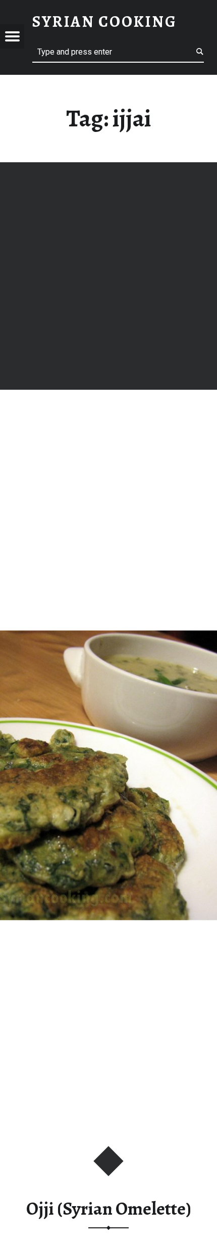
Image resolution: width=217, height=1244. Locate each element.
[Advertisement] (108, 276)
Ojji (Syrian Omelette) (108, 1208)
